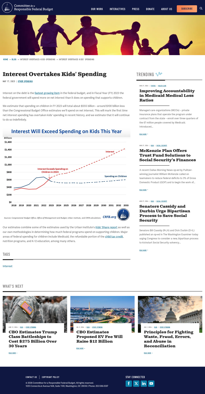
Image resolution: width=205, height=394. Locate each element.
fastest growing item (47, 93)
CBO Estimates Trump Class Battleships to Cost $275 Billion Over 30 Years (33, 339)
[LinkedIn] (144, 383)
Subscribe (187, 8)
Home (5, 59)
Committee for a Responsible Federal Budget (27, 7)
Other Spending (25, 81)
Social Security (161, 146)
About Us (166, 9)
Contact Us (31, 377)
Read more (143, 134)
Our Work (97, 9)
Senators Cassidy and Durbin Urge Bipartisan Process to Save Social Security (164, 213)
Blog (14, 59)
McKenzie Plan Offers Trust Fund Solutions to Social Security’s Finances (167, 155)
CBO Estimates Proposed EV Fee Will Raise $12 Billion (99, 337)
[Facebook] (129, 383)
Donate (150, 9)
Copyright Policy (50, 377)
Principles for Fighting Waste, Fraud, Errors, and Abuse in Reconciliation (168, 339)
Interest (7, 266)
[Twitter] (136, 383)
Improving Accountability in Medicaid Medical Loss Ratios (167, 95)
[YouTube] (151, 383)
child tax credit (114, 236)
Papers (153, 86)
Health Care (162, 86)
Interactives (117, 9)
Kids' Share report (106, 227)
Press (135, 9)
